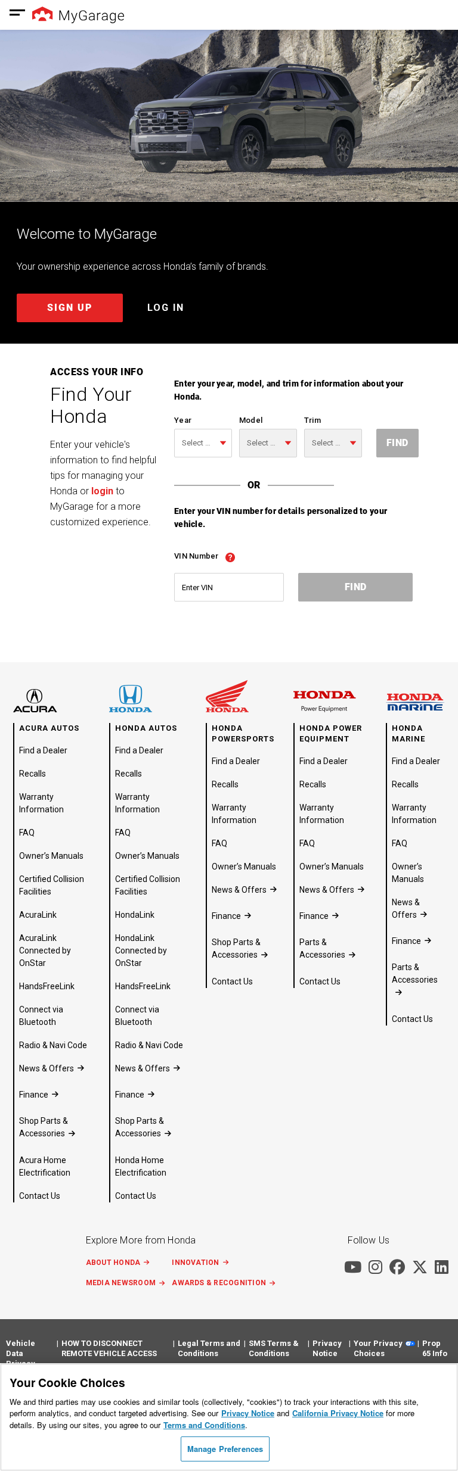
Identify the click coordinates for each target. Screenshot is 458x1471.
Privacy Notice (247, 1413)
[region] (229, 1417)
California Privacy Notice (337, 1413)
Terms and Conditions (204, 1425)
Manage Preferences (225, 1448)
